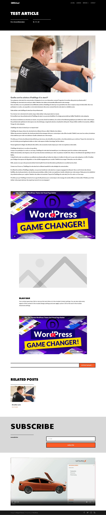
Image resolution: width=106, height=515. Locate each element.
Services (85, 3)
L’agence (79, 3)
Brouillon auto (16, 405)
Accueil (73, 3)
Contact (93, 3)
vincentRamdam (19, 22)
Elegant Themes (20, 512)
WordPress (35, 512)
